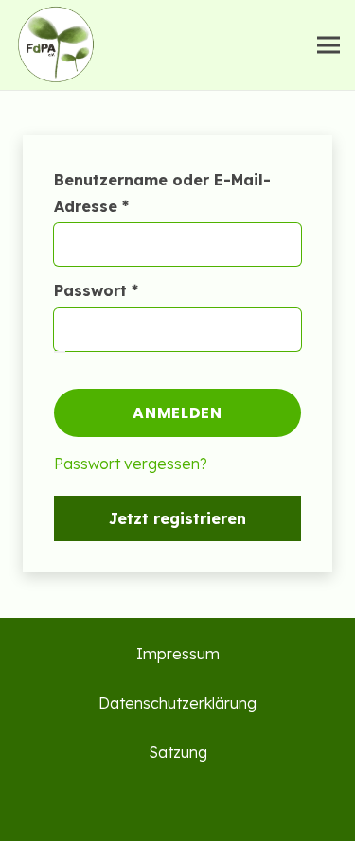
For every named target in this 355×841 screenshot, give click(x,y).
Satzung (178, 752)
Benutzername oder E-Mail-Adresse (162, 193)
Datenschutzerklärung (177, 702)
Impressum (178, 653)
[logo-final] (55, 45)
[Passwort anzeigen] (59, 352)
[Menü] (328, 45)
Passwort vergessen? (130, 463)
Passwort (142, 290)
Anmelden (177, 413)
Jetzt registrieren (177, 518)
